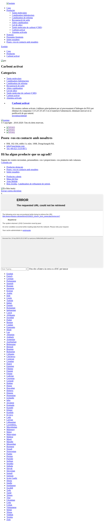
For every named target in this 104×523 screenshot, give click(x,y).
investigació (17, 116)
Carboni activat (18, 30)
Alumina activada (19, 32)
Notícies (10, 35)
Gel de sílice (17, 25)
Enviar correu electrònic (11, 191)
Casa (8, 8)
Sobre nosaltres (13, 39)
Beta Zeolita (11, 184)
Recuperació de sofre (21, 20)
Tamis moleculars (19, 13)
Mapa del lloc (12, 179)
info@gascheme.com (15, 146)
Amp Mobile (11, 181)
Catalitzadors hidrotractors (23, 15)
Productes (10, 10)
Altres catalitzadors (20, 22)
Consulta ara (6, 162)
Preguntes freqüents (14, 37)
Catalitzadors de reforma (22, 17)
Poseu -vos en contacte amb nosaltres (22, 42)
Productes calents (13, 176)
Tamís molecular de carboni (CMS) (27, 27)
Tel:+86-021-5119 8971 (16, 148)
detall (24, 116)
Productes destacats (14, 167)
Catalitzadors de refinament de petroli (34, 184)
